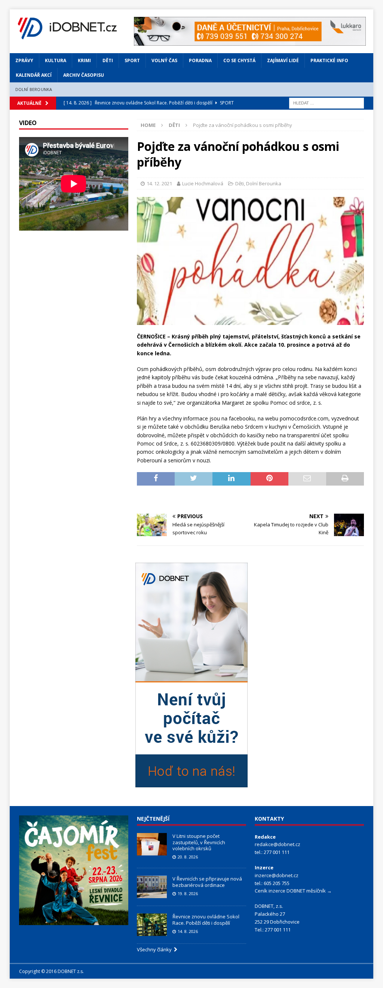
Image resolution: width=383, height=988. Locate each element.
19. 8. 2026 (188, 893)
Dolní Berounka (33, 89)
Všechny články (155, 949)
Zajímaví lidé (283, 60)
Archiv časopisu (83, 75)
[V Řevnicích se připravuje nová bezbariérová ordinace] (152, 887)
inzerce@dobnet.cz (276, 875)
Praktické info (329, 60)
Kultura (55, 60)
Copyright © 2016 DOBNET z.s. (51, 971)
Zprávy (24, 60)
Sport (132, 60)
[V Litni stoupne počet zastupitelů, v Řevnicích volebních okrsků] (152, 844)
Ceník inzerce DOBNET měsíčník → (293, 890)
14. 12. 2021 (159, 183)
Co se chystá (239, 60)
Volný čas (164, 60)
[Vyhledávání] (326, 102)
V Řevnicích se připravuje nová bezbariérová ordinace (207, 881)
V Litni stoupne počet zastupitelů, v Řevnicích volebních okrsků (198, 842)
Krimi (84, 60)
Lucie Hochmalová (202, 183)
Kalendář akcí (34, 75)
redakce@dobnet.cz (277, 844)
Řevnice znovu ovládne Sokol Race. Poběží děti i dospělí (205, 919)
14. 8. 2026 (188, 931)
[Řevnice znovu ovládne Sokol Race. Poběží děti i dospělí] (152, 924)
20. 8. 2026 (188, 857)
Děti (107, 60)
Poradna (200, 60)
